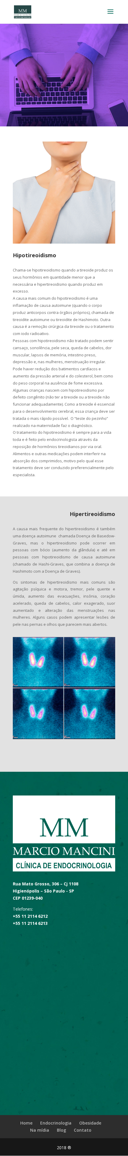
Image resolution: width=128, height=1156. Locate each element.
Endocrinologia (55, 1123)
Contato (82, 1130)
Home (26, 1123)
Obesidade (90, 1123)
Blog (61, 1130)
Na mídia (39, 1130)
